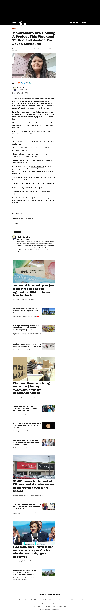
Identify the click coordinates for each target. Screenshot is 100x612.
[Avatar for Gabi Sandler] (14, 237)
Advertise (15, 599)
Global (53, 606)
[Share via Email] (27, 83)
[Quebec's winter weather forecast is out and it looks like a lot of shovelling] (48, 346)
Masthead (84, 599)
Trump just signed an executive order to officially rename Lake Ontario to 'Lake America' (27, 506)
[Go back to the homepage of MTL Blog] (22, 22)
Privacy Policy (50, 603)
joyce (49, 227)
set (23, 227)
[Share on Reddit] (19, 83)
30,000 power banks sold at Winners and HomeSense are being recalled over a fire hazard (33, 486)
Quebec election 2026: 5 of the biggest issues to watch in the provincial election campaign (24, 572)
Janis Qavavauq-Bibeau (20, 163)
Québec (48, 606)
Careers (27, 599)
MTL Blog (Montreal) (62, 606)
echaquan (35, 227)
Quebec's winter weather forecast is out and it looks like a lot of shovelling (27, 345)
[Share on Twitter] (24, 83)
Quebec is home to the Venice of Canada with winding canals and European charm (25, 311)
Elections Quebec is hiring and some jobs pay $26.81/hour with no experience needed (31, 388)
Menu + (14, 22)
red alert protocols (37, 166)
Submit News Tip (53, 599)
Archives (21, 599)
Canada (39, 606)
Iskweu (33, 160)
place (28, 227)
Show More (17, 231)
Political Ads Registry (40, 603)
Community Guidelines (64, 599)
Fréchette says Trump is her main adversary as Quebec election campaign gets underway (33, 551)
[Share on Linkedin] (22, 83)
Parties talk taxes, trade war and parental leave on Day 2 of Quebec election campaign (26, 442)
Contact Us (33, 599)
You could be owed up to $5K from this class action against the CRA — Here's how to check (33, 290)
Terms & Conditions (60, 603)
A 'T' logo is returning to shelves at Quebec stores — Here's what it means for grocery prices (26, 328)
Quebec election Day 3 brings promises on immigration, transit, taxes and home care (25, 408)
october (42, 227)
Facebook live (49, 106)
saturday (17, 227)
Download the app (42, 599)
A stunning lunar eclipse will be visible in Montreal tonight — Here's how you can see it (27, 425)
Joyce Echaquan (41, 101)
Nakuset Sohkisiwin (44, 160)
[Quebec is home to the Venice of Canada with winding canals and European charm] (48, 311)
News (14, 28)
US (43, 606)
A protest (15, 99)
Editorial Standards (75, 599)
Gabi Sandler (21, 87)
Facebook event (18, 213)
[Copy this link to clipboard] (30, 83)
